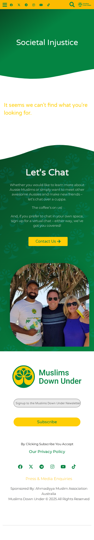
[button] (4, 5)
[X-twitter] (19, 5)
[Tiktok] (48, 5)
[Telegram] (26, 5)
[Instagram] (34, 5)
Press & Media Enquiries (49, 478)
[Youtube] (41, 5)
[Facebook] (11, 5)
